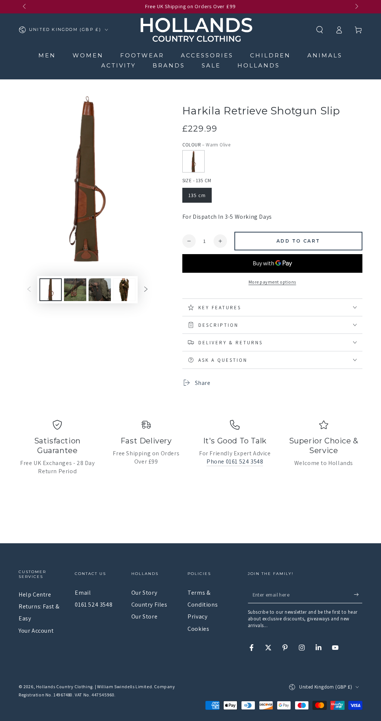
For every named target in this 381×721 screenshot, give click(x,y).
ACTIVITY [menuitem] (118, 65)
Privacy (197, 616)
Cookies (198, 629)
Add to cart (298, 241)
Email (83, 593)
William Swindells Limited (124, 686)
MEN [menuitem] (47, 55)
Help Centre (35, 594)
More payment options (272, 282)
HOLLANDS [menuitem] (258, 65)
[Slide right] (356, 6)
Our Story (144, 593)
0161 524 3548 (93, 604)
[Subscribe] (358, 594)
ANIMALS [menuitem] (324, 55)
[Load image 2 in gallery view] (75, 289)
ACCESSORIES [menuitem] (207, 55)
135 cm (197, 195)
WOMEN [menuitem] (88, 55)
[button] (319, 30)
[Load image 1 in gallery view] (50, 289)
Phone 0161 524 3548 (234, 461)
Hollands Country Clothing (64, 686)
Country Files (149, 604)
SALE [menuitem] (211, 65)
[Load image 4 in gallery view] (124, 289)
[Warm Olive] (193, 161)
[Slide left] (25, 6)
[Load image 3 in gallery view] (100, 289)
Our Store (144, 616)
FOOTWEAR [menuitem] (142, 55)
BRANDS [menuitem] (169, 65)
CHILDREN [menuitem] (270, 55)
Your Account (36, 631)
